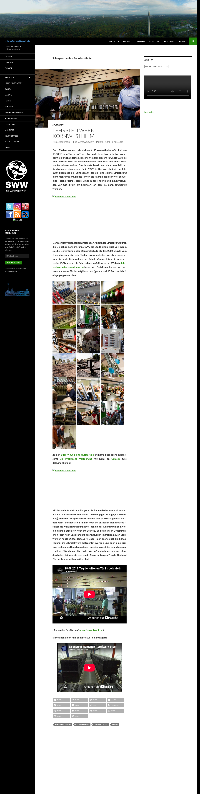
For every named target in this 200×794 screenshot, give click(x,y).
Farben (8, 89)
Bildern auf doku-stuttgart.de (77, 454)
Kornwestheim (82, 725)
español (8, 68)
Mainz (115, 725)
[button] (64, 292)
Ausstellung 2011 (12, 142)
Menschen (9, 77)
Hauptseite (114, 41)
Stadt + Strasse (11, 136)
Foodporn (10, 124)
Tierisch (8, 101)
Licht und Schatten (13, 83)
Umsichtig (9, 130)
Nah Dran (9, 107)
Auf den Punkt (11, 118)
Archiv (182, 41)
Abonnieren (13, 262)
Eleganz (8, 95)
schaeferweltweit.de (17, 41)
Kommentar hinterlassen (111, 142)
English (8, 56)
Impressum (154, 41)
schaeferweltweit (84, 142)
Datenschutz (169, 41)
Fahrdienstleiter (63, 725)
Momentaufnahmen (14, 112)
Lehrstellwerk (101, 725)
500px (7, 148)
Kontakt (141, 41)
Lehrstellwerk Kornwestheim (73, 133)
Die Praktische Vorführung (76, 458)
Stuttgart (57, 125)
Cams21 (115, 458)
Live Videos (128, 41)
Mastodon (149, 112)
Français (9, 62)
